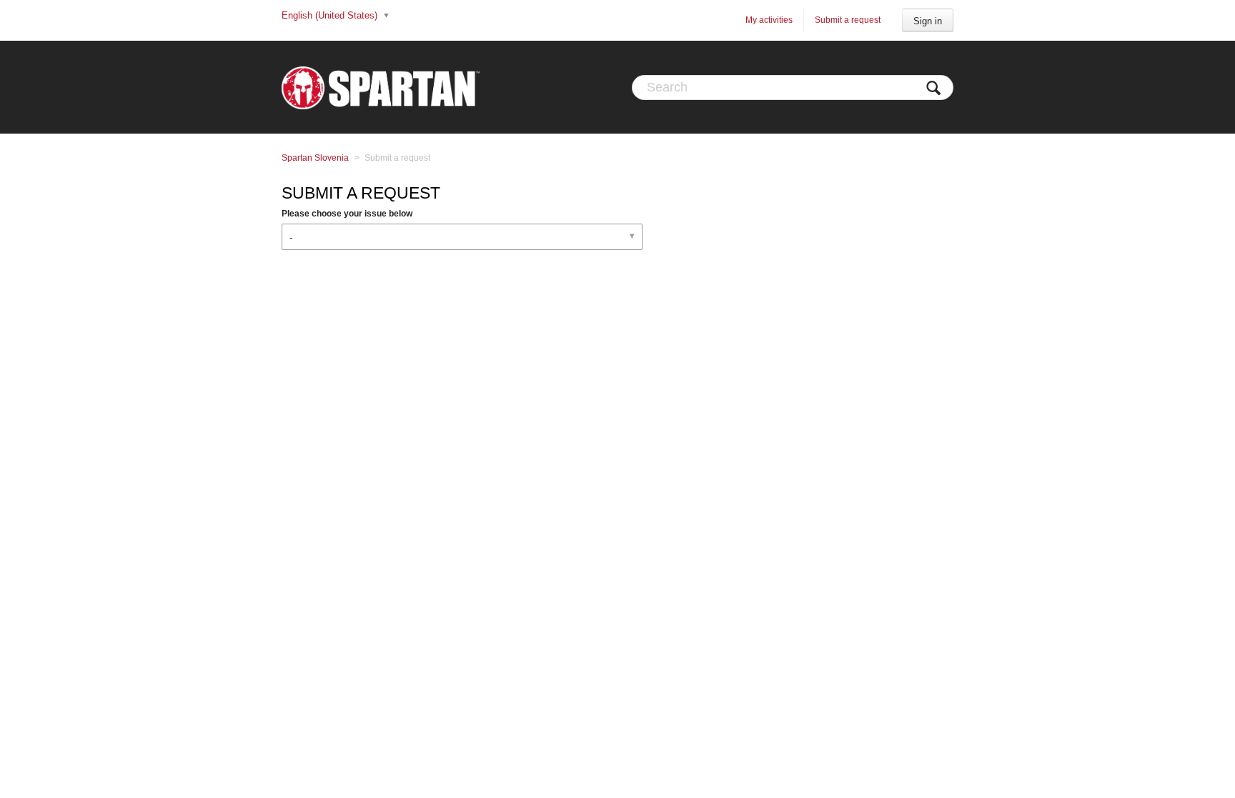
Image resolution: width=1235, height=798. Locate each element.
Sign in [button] (927, 21)
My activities (769, 20)
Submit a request (848, 20)
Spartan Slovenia (315, 158)
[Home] (381, 87)
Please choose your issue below (347, 214)
